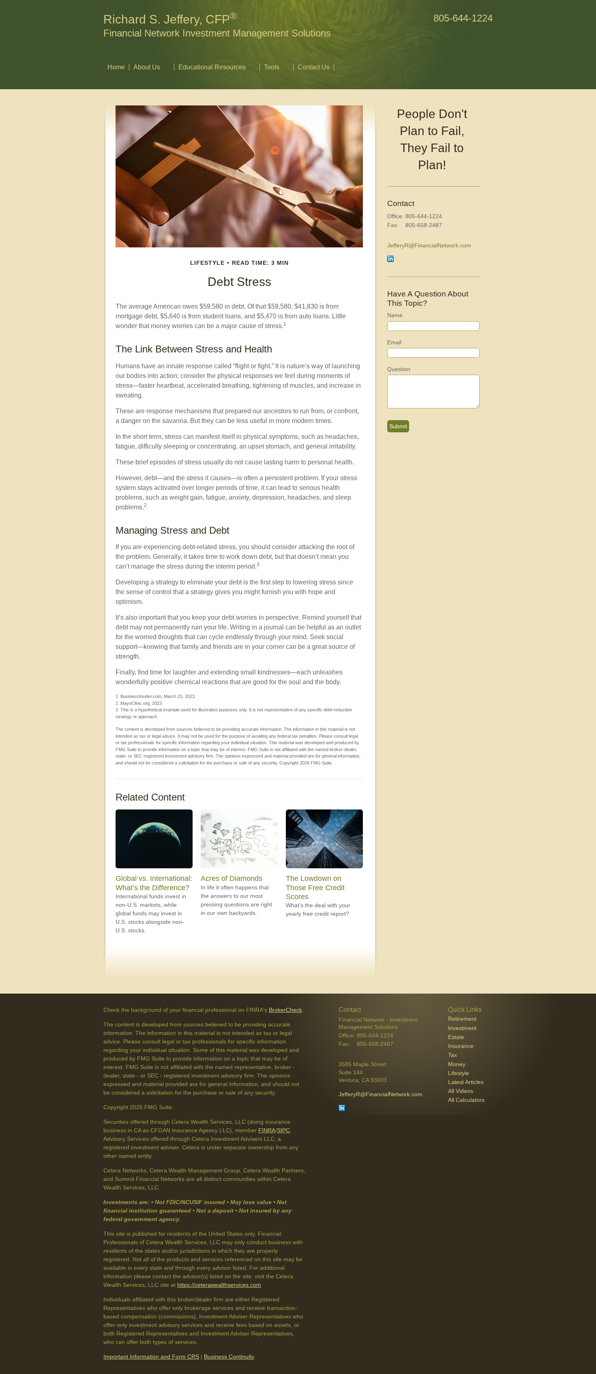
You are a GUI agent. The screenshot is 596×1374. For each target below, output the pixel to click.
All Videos (460, 1091)
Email (394, 342)
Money (456, 1064)
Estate (456, 1037)
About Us (146, 67)
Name (395, 315)
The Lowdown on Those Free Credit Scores (315, 887)
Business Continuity (229, 1356)
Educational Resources (212, 67)
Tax (452, 1055)
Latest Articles (466, 1082)
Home (116, 67)
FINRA (266, 1130)
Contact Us (314, 67)
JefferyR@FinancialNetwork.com (429, 245)
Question (398, 369)
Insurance (461, 1046)
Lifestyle (458, 1073)
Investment (462, 1028)
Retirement (462, 1018)
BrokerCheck (285, 1010)
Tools (271, 67)
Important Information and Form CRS (151, 1356)
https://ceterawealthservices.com (219, 1285)
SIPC (283, 1130)
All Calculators (466, 1100)
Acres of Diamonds (231, 878)
